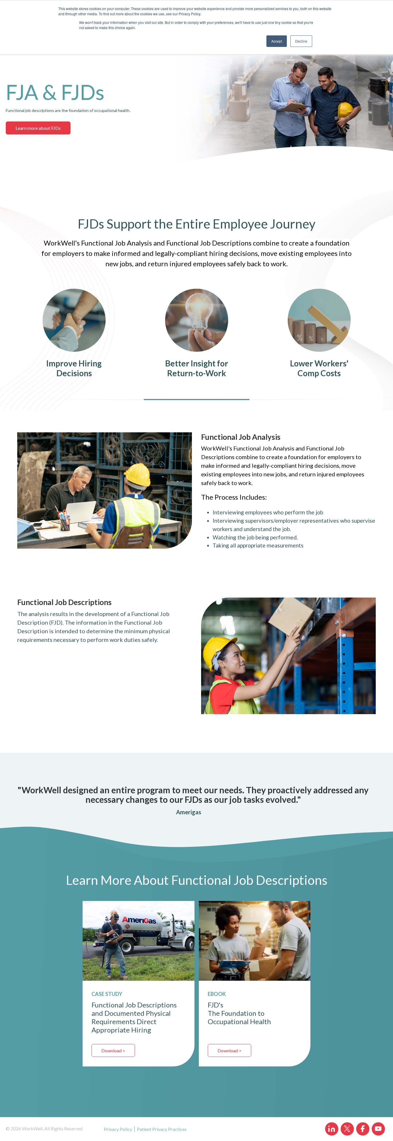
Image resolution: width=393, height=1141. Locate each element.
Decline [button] (301, 41)
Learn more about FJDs (38, 128)
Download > (113, 1050)
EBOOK (217, 994)
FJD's (215, 1005)
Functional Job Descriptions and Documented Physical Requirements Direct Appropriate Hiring (134, 1017)
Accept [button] (276, 41)
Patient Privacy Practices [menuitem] (162, 1129)
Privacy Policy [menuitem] (118, 1129)
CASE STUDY (106, 994)
